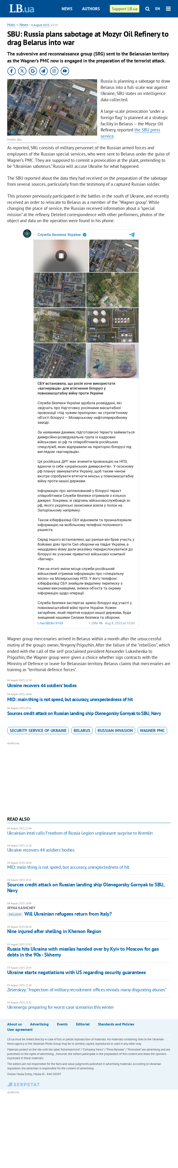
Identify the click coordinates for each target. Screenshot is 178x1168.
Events (62, 1024)
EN (157, 8)
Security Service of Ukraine (38, 730)
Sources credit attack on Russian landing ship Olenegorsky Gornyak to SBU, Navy (84, 713)
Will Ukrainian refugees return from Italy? (60, 914)
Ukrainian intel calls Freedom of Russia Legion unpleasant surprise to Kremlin (80, 833)
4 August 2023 (40, 25)
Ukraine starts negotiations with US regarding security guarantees (76, 972)
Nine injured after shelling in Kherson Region (54, 931)
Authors (91, 8)
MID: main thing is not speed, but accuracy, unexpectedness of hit (70, 699)
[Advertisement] (89, 778)
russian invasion (115, 730)
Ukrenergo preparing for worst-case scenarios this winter (60, 1007)
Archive (93, 26)
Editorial (83, 1024)
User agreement (20, 1029)
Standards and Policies (116, 1024)
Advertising (39, 1024)
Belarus (82, 730)
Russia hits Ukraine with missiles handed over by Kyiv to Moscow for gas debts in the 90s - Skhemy (83, 952)
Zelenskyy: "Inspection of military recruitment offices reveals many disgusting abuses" (87, 990)
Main (11, 24)
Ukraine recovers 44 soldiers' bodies (42, 685)
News (67, 8)
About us (14, 1024)
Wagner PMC (152, 730)
